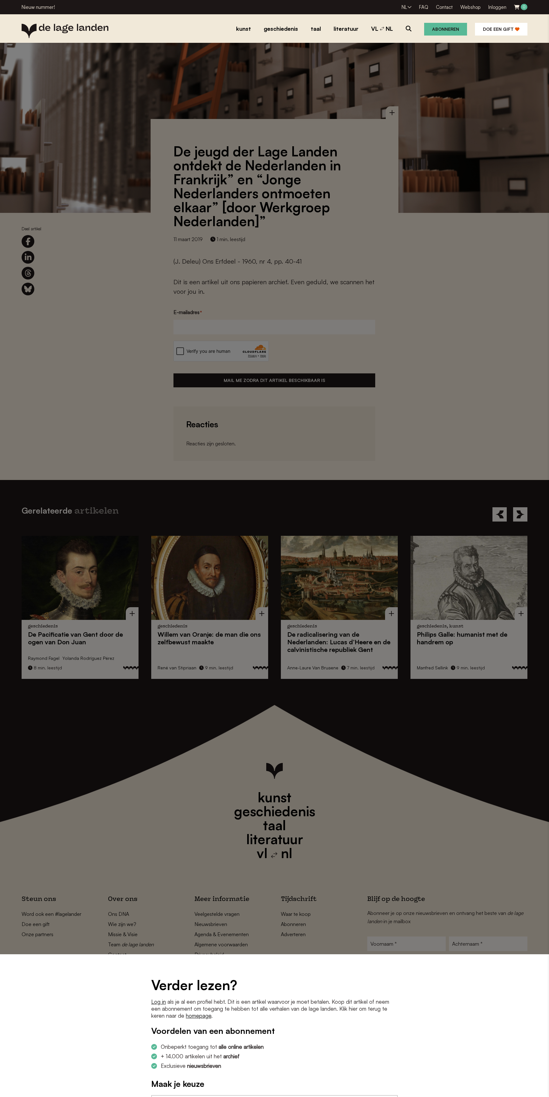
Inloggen (497, 7)
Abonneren (445, 29)
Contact (444, 7)
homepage (198, 1015)
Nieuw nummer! (38, 7)
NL (404, 7)
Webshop (470, 7)
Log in (158, 1001)
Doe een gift (499, 29)
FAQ (423, 7)
